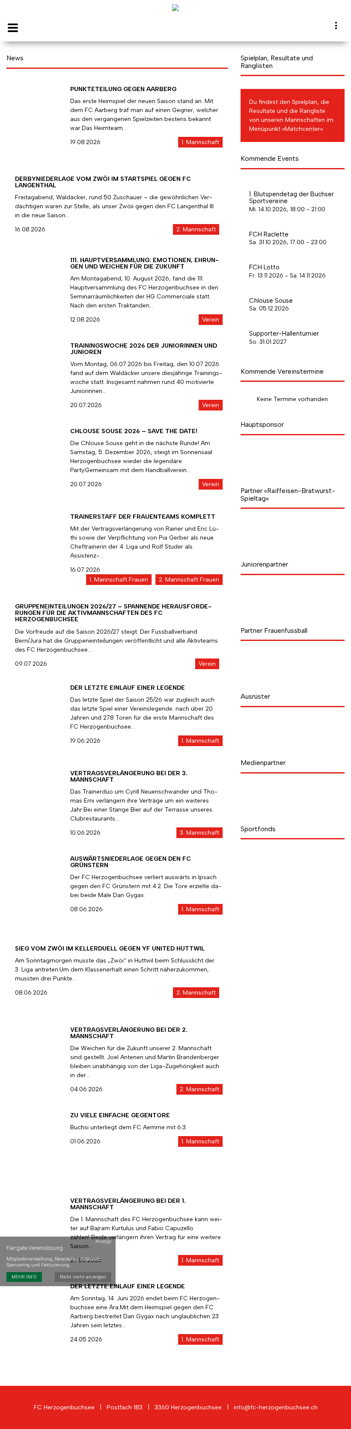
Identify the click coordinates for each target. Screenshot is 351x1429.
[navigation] (336, 27)
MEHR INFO (24, 1277)
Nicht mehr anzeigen (83, 1277)
